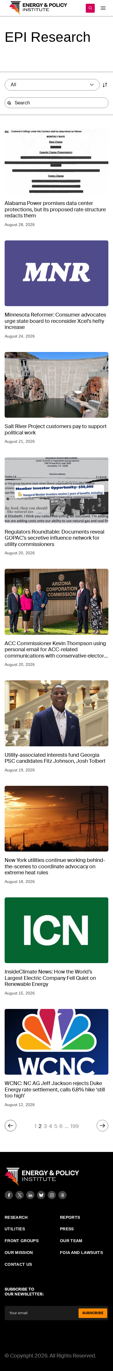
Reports (70, 1217)
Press (67, 1229)
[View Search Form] (90, 8)
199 (74, 1126)
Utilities (15, 1229)
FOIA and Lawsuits (81, 1252)
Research (16, 1217)
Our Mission (19, 1252)
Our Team (71, 1240)
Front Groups (22, 1240)
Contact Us (18, 1264)
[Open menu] (103, 7)
